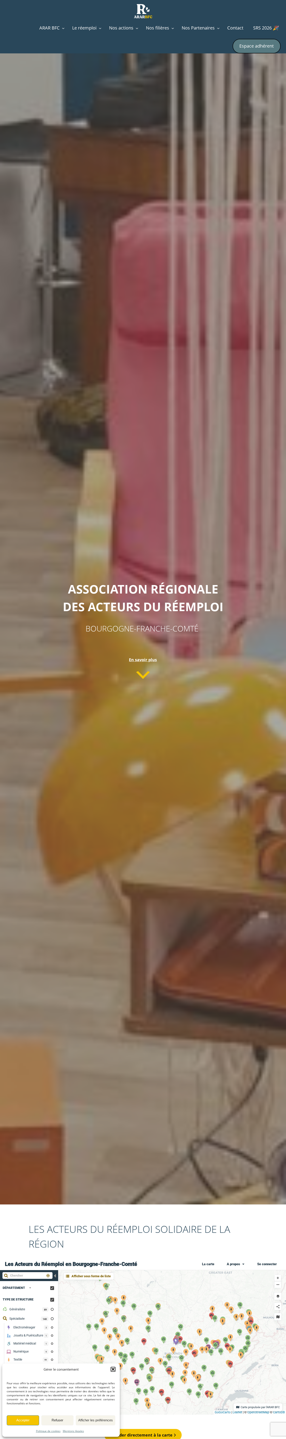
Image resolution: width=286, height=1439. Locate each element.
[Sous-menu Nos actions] (137, 28)
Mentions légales (73, 1431)
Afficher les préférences (95, 1420)
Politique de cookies (48, 1431)
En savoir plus (143, 659)
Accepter (22, 1420)
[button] (113, 1369)
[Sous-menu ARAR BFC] (63, 28)
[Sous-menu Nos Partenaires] (218, 28)
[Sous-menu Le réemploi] (100, 28)
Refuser (57, 1420)
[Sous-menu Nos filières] (172, 28)
